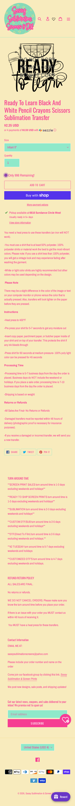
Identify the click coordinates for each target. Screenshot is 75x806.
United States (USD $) (36, 747)
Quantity (8, 155)
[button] (30, 130)
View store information (20, 222)
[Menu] (68, 18)
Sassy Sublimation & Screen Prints (42, 793)
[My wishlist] (54, 18)
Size (6, 140)
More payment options (37, 204)
